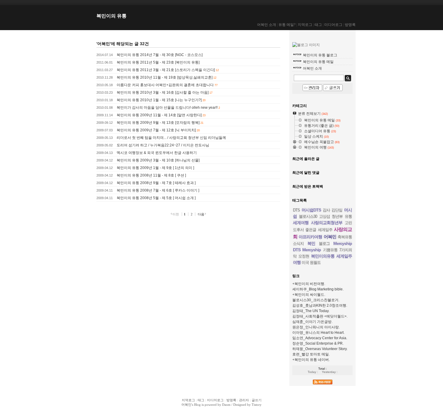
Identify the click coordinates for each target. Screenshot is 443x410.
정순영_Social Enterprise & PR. (318, 343)
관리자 (244, 400)
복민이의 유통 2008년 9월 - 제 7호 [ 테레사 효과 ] (156, 183)
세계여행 (301, 222)
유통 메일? (286, 25)
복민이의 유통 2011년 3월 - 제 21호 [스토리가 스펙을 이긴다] (166, 70)
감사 (326, 210)
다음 (201, 214)
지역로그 (305, 25)
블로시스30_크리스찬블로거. (315, 300)
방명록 (350, 25)
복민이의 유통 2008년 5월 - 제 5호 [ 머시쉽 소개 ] (156, 198)
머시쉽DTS (311, 210)
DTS (296, 210)
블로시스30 (308, 216)
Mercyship (311, 249)
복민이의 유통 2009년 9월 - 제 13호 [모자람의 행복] (158, 122)
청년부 (337, 216)
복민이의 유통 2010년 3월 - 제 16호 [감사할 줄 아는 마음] (163, 92)
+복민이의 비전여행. (308, 284)
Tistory (257, 404)
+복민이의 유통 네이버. (311, 360)
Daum (226, 404)
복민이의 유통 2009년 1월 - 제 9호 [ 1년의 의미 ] (155, 168)
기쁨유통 (330, 250)
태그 (318, 25)
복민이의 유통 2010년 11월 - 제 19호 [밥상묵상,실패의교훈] (164, 77)
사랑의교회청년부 (326, 222)
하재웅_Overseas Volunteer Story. (319, 349)
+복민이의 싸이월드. (308, 295)
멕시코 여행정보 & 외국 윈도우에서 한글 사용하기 (157, 153)
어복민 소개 (266, 25)
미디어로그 (333, 25)
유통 (348, 216)
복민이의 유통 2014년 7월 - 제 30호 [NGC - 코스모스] (160, 55)
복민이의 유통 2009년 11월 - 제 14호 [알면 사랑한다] (159, 115)
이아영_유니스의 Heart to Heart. (318, 332)
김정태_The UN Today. (310, 311)
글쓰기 (257, 400)
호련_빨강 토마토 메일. (311, 354)
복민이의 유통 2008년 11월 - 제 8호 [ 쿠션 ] (151, 175)
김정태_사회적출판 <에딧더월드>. (319, 316)
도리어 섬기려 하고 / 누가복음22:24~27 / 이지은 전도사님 (163, 145)
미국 (305, 262)
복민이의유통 (323, 256)
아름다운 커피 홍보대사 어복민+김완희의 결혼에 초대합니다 (165, 85)
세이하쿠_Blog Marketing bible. (318, 289)
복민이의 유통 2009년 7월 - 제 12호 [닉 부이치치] (156, 130)
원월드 (315, 262)
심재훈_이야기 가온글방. (312, 322)
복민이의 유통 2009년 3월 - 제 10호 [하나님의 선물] (158, 160)
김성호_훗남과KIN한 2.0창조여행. (319, 305)
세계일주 (325, 229)
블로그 (324, 243)
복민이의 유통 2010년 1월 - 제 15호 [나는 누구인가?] (159, 100)
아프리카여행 (310, 236)
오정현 (303, 256)
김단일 (336, 210)
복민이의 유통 (111, 15)
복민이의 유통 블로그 (320, 55)
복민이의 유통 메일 (318, 62)
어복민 (330, 236)
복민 (311, 243)
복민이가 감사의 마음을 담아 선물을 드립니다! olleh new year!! (167, 107)
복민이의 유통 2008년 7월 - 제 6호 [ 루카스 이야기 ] (158, 190)
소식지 (298, 243)
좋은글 (310, 229)
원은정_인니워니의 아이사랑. (316, 327)
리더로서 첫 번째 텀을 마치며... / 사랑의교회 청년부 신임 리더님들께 (171, 138)
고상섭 (324, 216)
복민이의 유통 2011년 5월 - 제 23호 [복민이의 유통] (158, 62)
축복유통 (345, 237)
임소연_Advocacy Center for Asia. (319, 338)
